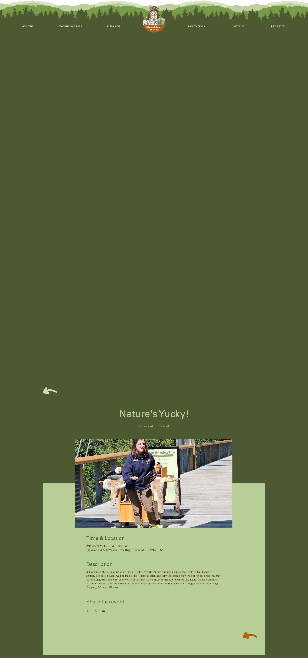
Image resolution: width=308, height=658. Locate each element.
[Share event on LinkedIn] (103, 611)
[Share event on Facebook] (87, 611)
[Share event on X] (95, 611)
